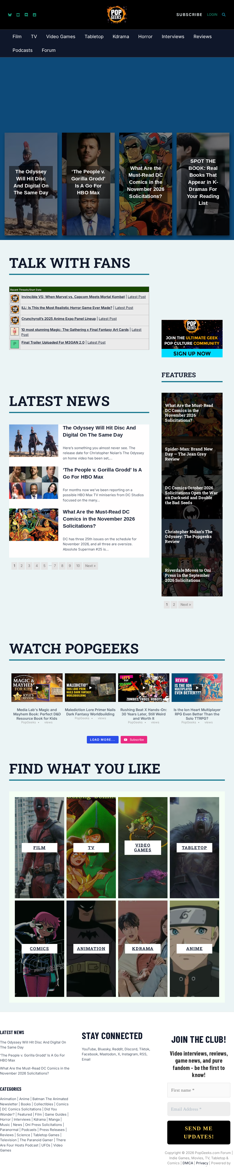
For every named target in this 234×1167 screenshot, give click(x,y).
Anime (24, 1099)
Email (86, 1059)
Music (5, 1124)
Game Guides (55, 1114)
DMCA (188, 1163)
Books (26, 1104)
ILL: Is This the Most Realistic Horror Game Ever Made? (66, 308)
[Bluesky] (10, 15)
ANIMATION (91, 948)
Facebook (90, 1054)
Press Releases (52, 1129)
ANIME (194, 948)
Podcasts (29, 1129)
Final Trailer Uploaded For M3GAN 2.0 (53, 342)
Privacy (202, 1163)
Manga (54, 1119)
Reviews (7, 1135)
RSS (143, 1054)
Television (8, 1140)
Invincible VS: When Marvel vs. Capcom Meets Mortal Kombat (73, 297)
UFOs (45, 1145)
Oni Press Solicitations (43, 1124)
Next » (90, 566)
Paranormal (9, 1129)
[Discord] (26, 15)
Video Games (143, 847)
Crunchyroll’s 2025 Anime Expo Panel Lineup (58, 318)
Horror (5, 1119)
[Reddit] (34, 15)
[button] (189, 15)
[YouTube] (18, 15)
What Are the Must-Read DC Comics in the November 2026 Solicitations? (99, 519)
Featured (25, 1114)
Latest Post (137, 297)
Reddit (117, 1049)
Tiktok (144, 1049)
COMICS (39, 948)
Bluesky (104, 1049)
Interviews (22, 1119)
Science (23, 1135)
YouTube (89, 1049)
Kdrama (40, 1119)
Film (39, 847)
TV (91, 847)
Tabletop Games (46, 1135)
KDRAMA (143, 948)
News (17, 1124)
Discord (131, 1049)
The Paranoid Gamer (36, 1140)
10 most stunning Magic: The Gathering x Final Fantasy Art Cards (75, 329)
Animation (8, 1099)
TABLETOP (194, 847)
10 (78, 566)
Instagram (130, 1054)
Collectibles (43, 1104)
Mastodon (108, 1054)
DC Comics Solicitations (21, 1109)
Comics (62, 1104)
